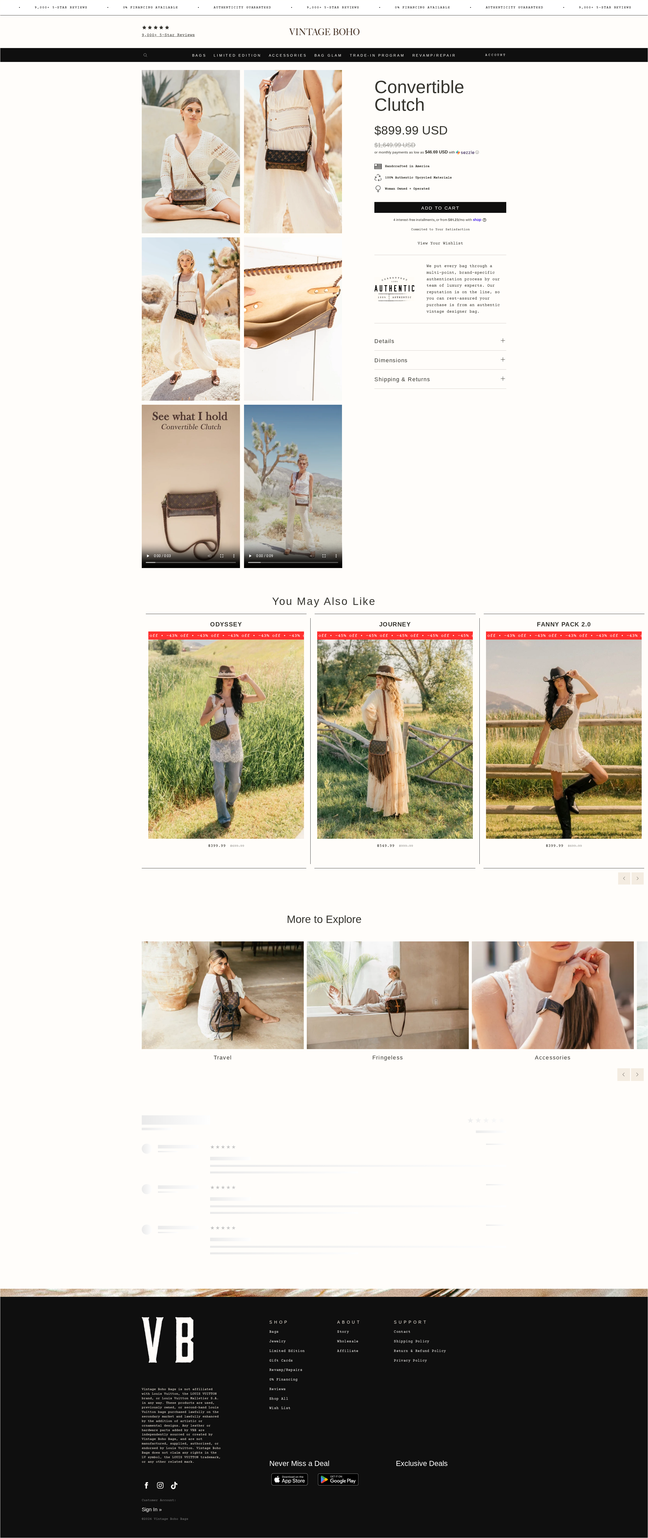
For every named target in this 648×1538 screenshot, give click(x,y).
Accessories (288, 55)
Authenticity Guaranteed (242, 7)
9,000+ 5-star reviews (61, 7)
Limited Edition (237, 55)
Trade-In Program (377, 55)
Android (338, 1479)
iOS (289, 1479)
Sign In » (152, 1509)
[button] (440, 152)
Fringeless (387, 1057)
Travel (223, 1057)
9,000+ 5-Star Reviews (168, 35)
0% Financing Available (150, 7)
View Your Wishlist (440, 243)
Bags (199, 55)
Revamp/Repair (434, 55)
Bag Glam (328, 55)
